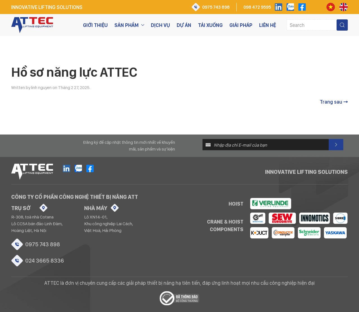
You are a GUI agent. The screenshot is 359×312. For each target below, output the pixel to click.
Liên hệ (267, 25)
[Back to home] (32, 25)
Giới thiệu (95, 25)
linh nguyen (41, 87)
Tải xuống (210, 25)
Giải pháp (240, 25)
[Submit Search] (342, 25)
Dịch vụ (160, 25)
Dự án (184, 25)
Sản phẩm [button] (126, 25)
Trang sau (331, 102)
